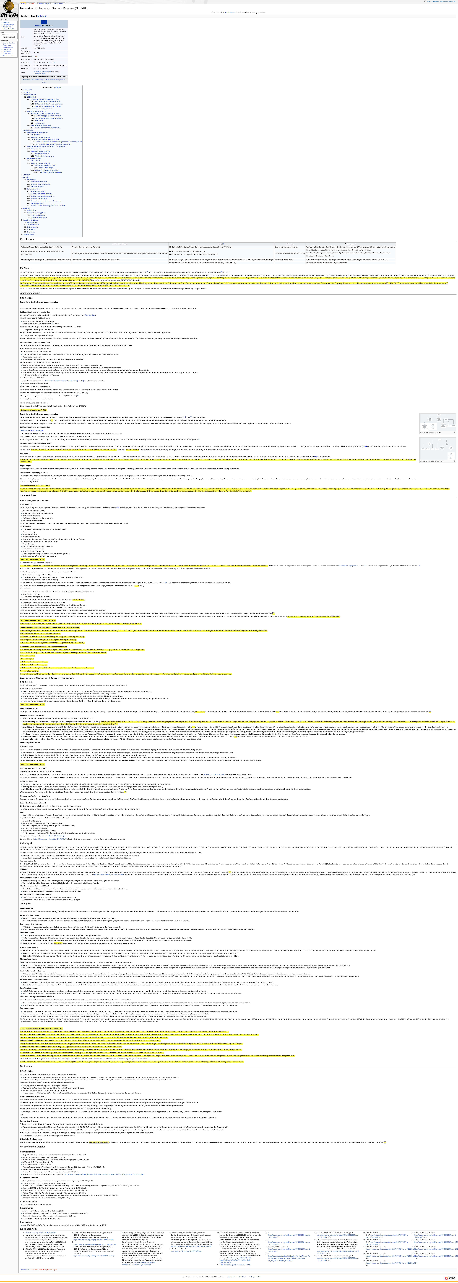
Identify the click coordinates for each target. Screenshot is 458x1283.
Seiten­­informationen (8, 56)
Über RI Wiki (242, 1277)
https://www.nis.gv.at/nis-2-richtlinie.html (40, 1233)
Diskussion (31, 3)
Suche (2, 32)
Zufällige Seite (7, 26)
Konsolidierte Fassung (41, 71)
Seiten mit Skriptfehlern (38, 1270)
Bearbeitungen (230, 13)
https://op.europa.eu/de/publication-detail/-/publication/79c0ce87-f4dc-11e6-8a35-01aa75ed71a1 (236, 1260)
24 (193, 726)
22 (301, 721)
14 (199, 439)
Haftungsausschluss (255, 1277)
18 (166, 582)
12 (185, 417)
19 (273, 613)
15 (117, 507)
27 (385, 1142)
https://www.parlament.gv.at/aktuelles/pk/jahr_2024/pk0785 (94, 1244)
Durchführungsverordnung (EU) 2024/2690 (49, 839)
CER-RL (365, 446)
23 (116, 723)
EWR (35, 56)
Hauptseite (6, 22)
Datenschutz (231, 1277)
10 (52, 323)
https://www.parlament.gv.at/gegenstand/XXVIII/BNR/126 (93, 1256)
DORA (316, 456)
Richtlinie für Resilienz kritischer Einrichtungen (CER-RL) (64, 381)
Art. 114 (51, 62)
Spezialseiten (7, 49)
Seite (22, 3)
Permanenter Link (8, 53)
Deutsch (429, 1)
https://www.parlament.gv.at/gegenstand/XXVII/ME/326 (93, 1240)
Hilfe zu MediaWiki (8, 29)
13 (191, 417)
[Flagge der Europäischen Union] (44, 22)
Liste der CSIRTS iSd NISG (213, 774)
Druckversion (7, 51)
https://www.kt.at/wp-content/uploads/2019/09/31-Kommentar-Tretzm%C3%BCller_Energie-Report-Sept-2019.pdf (104, 1174)
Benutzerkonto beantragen (447, 1)
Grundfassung (39, 74)
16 (365, 565)
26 (125, 791)
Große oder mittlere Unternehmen (31, 430)
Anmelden (436, 1)
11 (78, 395)
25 (235, 736)
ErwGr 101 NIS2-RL (56, 836)
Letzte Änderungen (8, 24)
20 (277, 711)
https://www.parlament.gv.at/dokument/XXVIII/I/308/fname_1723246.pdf (390, 1249)
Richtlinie (38, 25)
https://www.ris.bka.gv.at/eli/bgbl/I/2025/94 (185, 1251)
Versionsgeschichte (58, 3)
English (42, 16)
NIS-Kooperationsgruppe (346, 566)
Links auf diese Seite (9, 43)
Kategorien (24, 1270)
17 (419, 565)
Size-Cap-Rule (90, 315)
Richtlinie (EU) (52, 1270)
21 (430, 711)
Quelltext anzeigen (44, 3)
